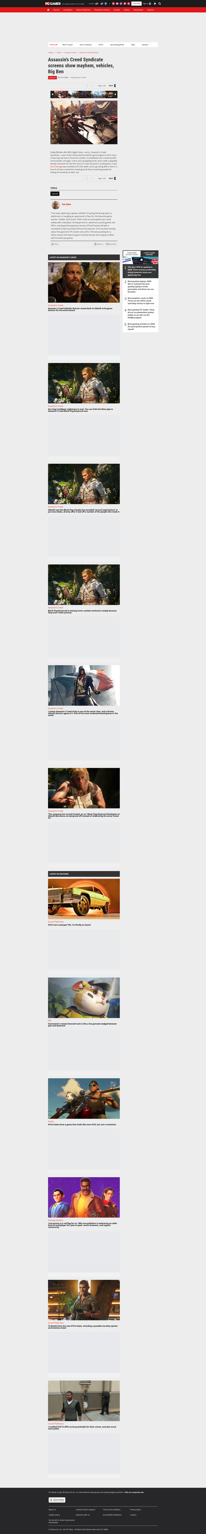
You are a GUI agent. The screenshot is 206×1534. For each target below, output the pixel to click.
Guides (117, 9)
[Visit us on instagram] (113, 3)
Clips (133, 44)
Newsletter (138, 9)
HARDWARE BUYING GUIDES (132, 254)
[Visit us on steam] (101, 3)
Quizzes (145, 44)
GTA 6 (101, 44)
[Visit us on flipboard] (124, 3)
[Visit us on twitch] (121, 3)
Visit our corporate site (134, 1492)
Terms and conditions (111, 1509)
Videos (127, 9)
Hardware (67, 9)
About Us (52, 1509)
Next (111, 85)
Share (56, 244)
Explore (150, 9)
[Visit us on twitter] (109, 3)
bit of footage (56, 166)
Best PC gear (68, 44)
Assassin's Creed (70, 52)
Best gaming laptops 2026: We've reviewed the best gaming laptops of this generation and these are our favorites (141, 286)
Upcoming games (117, 44)
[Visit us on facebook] (105, 3)
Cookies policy (54, 1515)
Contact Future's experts (85, 1509)
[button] (159, 3)
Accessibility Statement (112, 1515)
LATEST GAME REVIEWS (149, 254)
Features (52, 77)
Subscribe (136, 4)
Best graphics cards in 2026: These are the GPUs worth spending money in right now (141, 300)
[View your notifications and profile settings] (154, 3)
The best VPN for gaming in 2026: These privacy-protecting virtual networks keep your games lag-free (142, 271)
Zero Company (86, 44)
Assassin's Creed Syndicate (89, 52)
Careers (133, 1515)
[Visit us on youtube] (117, 3)
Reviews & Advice (102, 9)
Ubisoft (55, 193)
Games (56, 9)
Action (59, 52)
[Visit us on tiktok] (128, 3)
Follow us (100, 244)
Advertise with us (83, 1515)
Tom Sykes (64, 77)
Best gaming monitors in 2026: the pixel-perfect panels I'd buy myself (141, 326)
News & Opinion (83, 9)
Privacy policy (135, 1509)
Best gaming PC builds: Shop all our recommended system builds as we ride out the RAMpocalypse (141, 314)
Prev (91, 85)
